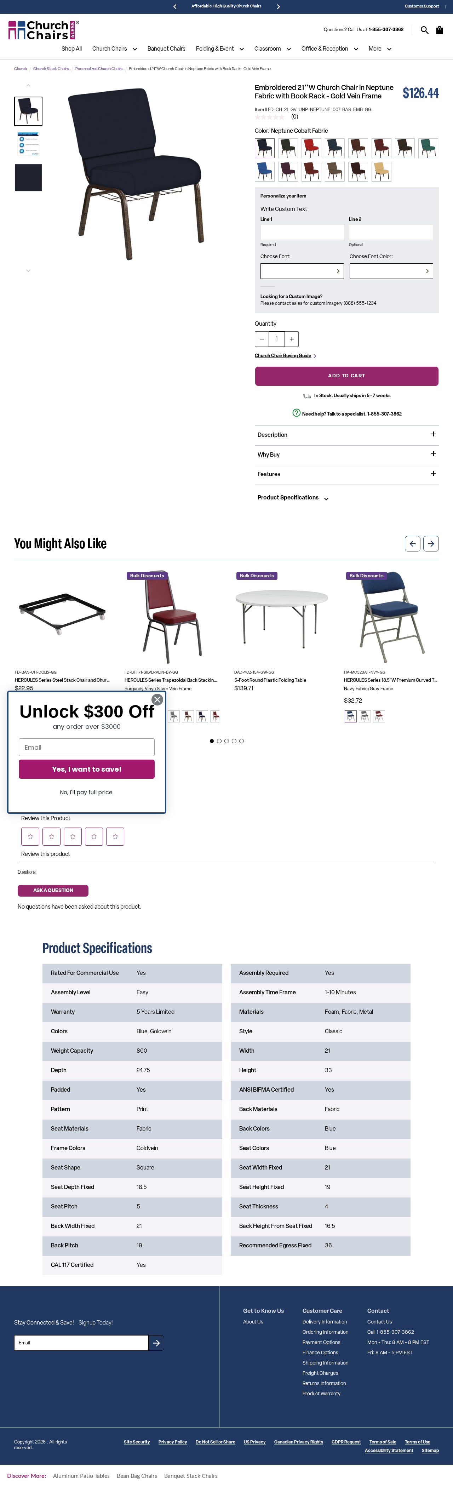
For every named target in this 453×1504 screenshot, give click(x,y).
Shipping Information (326, 1363)
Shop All (72, 49)
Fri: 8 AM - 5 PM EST (390, 1353)
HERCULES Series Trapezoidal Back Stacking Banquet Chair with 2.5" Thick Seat (172, 680)
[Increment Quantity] (292, 339)
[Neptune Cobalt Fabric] (265, 148)
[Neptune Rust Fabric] (358, 148)
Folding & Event (215, 49)
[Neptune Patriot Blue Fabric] (265, 172)
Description (272, 435)
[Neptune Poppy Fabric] (311, 148)
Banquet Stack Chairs (191, 1476)
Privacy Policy (173, 1442)
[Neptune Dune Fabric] (381, 172)
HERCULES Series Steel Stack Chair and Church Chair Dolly (62, 680)
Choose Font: (275, 256)
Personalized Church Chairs (99, 69)
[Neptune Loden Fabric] (428, 148)
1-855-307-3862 (386, 30)
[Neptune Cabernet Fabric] (358, 172)
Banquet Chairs (166, 49)
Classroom (267, 49)
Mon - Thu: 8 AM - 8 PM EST (398, 1342)
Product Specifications (288, 498)
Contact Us (379, 1322)
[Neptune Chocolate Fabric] (405, 148)
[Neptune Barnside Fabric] (311, 172)
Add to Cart (346, 376)
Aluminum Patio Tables (81, 1476)
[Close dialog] (157, 699)
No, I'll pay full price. (87, 792)
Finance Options (320, 1353)
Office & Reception (325, 49)
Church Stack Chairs (51, 69)
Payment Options (321, 1342)
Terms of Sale (382, 1442)
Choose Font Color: (371, 256)
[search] (425, 30)
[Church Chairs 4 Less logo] (43, 30)
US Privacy (255, 1442)
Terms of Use (417, 1442)
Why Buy (269, 455)
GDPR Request (346, 1442)
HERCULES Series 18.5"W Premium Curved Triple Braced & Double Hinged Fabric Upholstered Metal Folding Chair (391, 680)
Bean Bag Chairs (137, 1476)
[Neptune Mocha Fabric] (335, 172)
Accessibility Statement (389, 1451)
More (375, 49)
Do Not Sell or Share (215, 1442)
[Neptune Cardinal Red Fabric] (381, 148)
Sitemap (430, 1451)
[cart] (440, 33)
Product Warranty (321, 1394)
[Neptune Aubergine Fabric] (288, 172)
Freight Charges (320, 1373)
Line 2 (355, 219)
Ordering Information (326, 1332)
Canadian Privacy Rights (298, 1442)
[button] (28, 111)
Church (20, 69)
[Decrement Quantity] (262, 339)
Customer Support (422, 6)
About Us (253, 1322)
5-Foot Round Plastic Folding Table (270, 680)
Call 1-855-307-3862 (390, 1332)
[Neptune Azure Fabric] (335, 148)
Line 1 (266, 219)
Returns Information (324, 1383)
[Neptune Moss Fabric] (288, 148)
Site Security (137, 1442)
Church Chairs (109, 49)
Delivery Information (325, 1322)
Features (269, 474)
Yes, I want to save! (86, 769)
